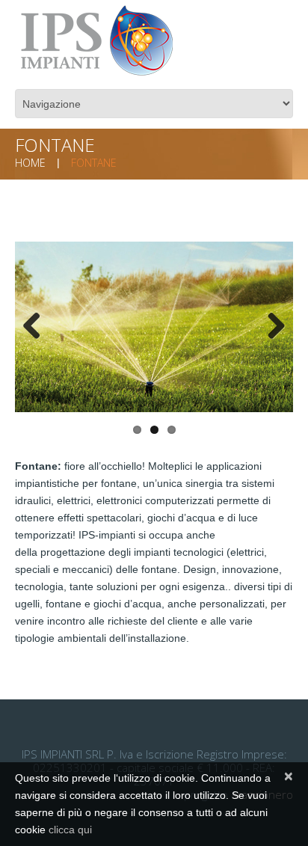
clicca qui (70, 830)
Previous (37, 327)
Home (30, 163)
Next (271, 327)
